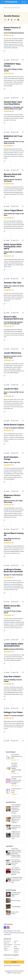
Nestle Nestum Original (14, 425)
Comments (12, 2)
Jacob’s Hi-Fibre (11, 389)
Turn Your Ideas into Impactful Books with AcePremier (16, 827)
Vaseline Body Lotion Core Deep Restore (13, 103)
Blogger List (6, 942)
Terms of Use (7, 946)
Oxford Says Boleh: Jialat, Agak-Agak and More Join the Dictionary (16, 862)
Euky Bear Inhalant (12, 676)
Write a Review (7, 941)
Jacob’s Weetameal (12, 353)
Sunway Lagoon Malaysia (15, 912)
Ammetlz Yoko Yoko (12, 283)
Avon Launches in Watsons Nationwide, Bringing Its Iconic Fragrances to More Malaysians (16, 871)
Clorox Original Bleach (13, 210)
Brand (15, 946)
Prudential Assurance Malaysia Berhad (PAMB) (16, 894)
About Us (16, 941)
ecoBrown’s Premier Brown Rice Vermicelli (13, 570)
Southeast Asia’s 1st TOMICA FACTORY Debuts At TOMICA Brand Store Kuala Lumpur (15, 835)
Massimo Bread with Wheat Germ (12, 175)
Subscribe (14, 962)
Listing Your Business (16, 951)
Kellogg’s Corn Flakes (13, 712)
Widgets (6, 948)
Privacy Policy (17, 944)
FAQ (15, 942)
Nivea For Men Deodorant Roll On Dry (13, 318)
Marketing (16, 948)
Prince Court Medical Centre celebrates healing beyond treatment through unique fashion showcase (16, 809)
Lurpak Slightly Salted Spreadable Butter (13, 645)
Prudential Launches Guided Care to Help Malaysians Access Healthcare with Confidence (16, 819)
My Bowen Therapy (15, 900)
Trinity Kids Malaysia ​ (16, 906)
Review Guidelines (8, 944)
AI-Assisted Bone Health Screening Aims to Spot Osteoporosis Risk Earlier (16, 880)
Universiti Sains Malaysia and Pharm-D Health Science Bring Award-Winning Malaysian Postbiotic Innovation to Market (16, 852)
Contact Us (6, 950)
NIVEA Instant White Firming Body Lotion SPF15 (13, 246)
